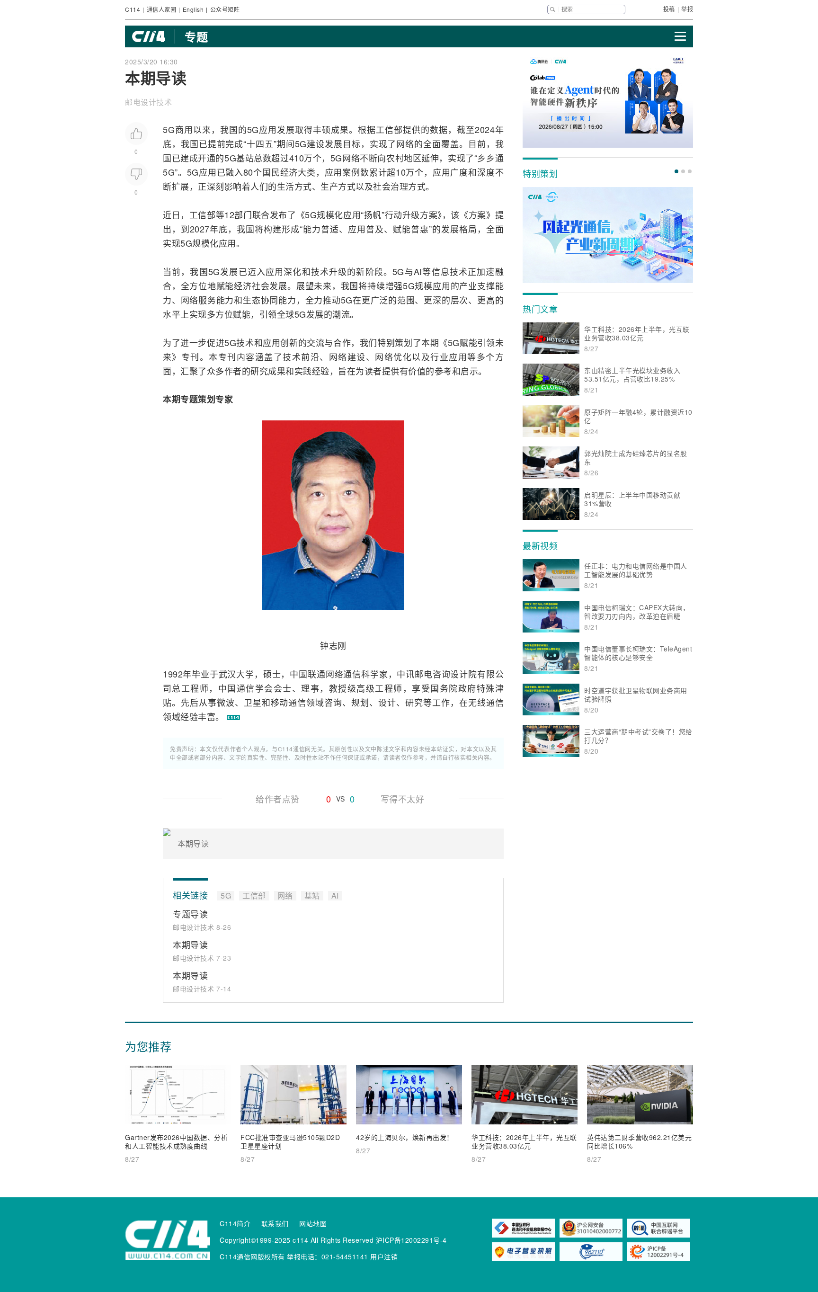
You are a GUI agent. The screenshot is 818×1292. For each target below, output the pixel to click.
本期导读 (190, 944)
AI (418, 271)
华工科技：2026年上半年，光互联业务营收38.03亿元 (524, 1141)
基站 (245, 157)
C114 (132, 9)
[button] (676, 171)
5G (169, 129)
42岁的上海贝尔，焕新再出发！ (404, 1137)
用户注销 (384, 1256)
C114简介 (235, 1223)
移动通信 (289, 702)
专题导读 (190, 914)
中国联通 (307, 674)
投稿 (669, 9)
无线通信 (486, 702)
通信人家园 (162, 9)
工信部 (389, 129)
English (193, 9)
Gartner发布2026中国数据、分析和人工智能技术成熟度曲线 (176, 1141)
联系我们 (275, 1223)
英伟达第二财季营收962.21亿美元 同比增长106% (639, 1141)
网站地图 (313, 1223)
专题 (196, 36)
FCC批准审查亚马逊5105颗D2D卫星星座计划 (290, 1141)
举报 (687, 9)
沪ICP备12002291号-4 (411, 1240)
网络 (405, 143)
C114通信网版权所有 (252, 1256)
